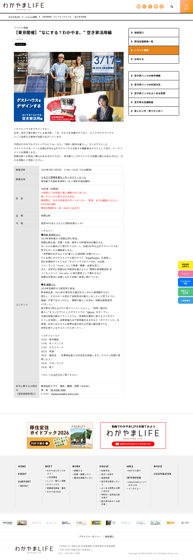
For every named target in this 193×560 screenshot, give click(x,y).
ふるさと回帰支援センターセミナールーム (63, 177)
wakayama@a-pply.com (65, 393)
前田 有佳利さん (52, 234)
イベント (19, 39)
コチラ (56, 374)
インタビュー (134, 488)
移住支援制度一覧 (143, 41)
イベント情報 (141, 50)
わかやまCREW (54, 491)
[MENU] (186, 6)
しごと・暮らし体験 (56, 480)
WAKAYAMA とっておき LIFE (137, 483)
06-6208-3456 (58, 389)
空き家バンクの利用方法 (147, 84)
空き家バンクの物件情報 (147, 75)
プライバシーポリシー (90, 536)
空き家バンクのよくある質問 (149, 93)
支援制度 (105, 477)
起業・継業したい (82, 474)
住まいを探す (107, 474)
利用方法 (105, 470)
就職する (78, 470)
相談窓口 (139, 32)
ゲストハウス (53, 484)
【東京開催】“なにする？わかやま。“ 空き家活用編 (63, 32)
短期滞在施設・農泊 (56, 488)
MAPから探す (134, 470)
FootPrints (92, 257)
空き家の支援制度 (143, 102)
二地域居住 (52, 477)
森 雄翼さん (49, 284)
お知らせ (139, 59)
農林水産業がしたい (83, 477)
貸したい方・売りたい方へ (148, 110)
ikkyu (90, 312)
